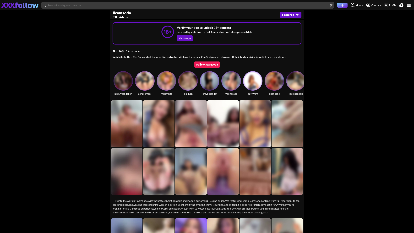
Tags (122, 50)
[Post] (342, 5)
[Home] (114, 51)
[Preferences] (401, 5)
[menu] (408, 5)
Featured (288, 14)
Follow (207, 64)
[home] (20, 5)
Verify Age (185, 38)
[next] (300, 84)
